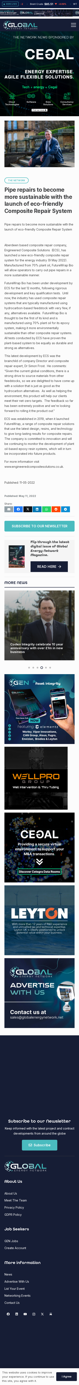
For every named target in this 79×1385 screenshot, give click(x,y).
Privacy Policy (14, 1207)
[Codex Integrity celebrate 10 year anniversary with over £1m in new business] (39, 625)
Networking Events (17, 1295)
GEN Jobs (11, 1241)
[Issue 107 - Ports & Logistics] (17, 556)
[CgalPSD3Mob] (39, 98)
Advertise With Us (16, 1281)
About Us (10, 1193)
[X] (42, 1314)
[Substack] (51, 1314)
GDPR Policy (13, 1214)
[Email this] (8, 509)
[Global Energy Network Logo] (20, 25)
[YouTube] (25, 1314)
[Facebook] (8, 1314)
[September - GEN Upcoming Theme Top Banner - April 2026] (39, 15)
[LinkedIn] (16, 1314)
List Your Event (14, 1288)
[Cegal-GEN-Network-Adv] (39, 78)
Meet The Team (15, 1200)
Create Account (15, 1248)
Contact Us (12, 1302)
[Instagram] (33, 1314)
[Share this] (18, 509)
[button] (73, 24)
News (8, 1274)
